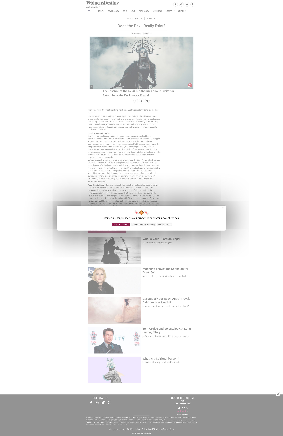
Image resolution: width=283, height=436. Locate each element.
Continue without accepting (143, 224)
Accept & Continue (120, 224)
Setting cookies (164, 224)
